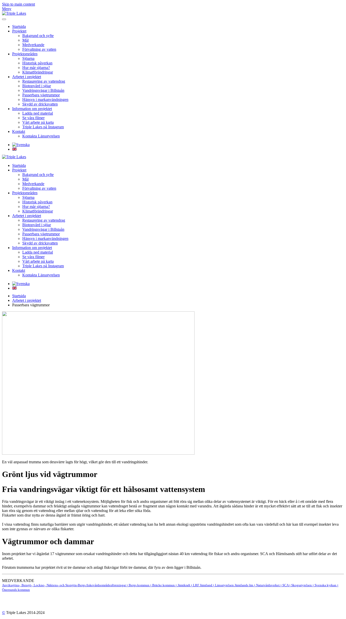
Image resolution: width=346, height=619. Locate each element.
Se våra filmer (33, 118)
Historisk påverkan (37, 63)
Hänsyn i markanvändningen (45, 99)
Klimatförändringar (37, 72)
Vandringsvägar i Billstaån (43, 90)
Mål (25, 40)
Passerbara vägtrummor (41, 95)
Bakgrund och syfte (38, 35)
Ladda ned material (37, 113)
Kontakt (18, 131)
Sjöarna (28, 58)
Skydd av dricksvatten (40, 104)
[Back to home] (14, 13)
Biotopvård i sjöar (36, 86)
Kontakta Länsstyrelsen (41, 136)
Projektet (19, 31)
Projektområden (24, 54)
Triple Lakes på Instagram (43, 127)
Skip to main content (18, 4)
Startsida (19, 26)
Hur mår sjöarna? (36, 67)
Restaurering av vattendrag (43, 81)
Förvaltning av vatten (39, 49)
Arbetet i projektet (26, 77)
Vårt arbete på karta (38, 122)
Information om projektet (32, 109)
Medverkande (33, 45)
